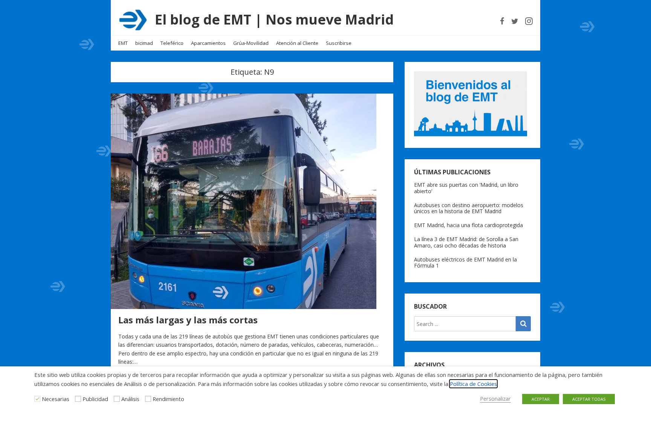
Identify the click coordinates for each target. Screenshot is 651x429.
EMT (123, 43)
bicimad (144, 43)
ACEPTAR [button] (541, 399)
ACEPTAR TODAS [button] (588, 399)
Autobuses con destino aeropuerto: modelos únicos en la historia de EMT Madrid (468, 208)
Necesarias (55, 399)
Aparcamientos (208, 43)
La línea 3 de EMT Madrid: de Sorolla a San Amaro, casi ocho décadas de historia (466, 242)
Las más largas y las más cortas (188, 320)
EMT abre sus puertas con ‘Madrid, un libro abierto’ (466, 188)
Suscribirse (338, 43)
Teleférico (171, 43)
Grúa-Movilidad (251, 43)
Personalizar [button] (495, 398)
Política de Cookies (473, 383)
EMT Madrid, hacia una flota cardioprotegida (468, 225)
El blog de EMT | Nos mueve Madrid (274, 19)
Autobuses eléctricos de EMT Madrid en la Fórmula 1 (465, 262)
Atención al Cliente (297, 43)
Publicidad (95, 399)
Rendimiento (168, 399)
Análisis (130, 399)
